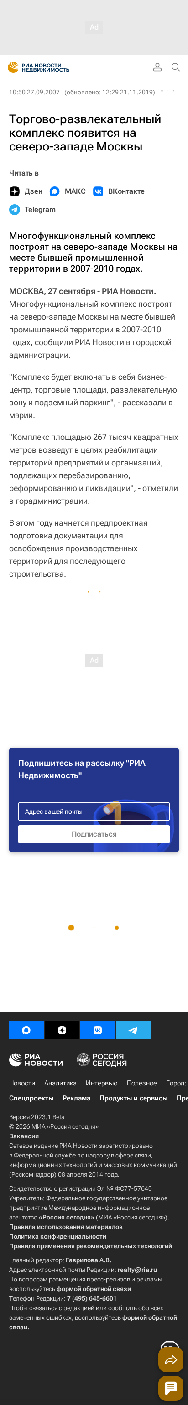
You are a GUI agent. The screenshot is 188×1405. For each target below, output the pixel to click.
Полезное (142, 1083)
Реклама (76, 1098)
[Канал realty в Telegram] (133, 1030)
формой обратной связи (94, 1288)
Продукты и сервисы (133, 1098)
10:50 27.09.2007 (34, 92)
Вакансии (24, 1136)
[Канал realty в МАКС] (26, 1030)
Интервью (102, 1083)
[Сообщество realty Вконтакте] (97, 1030)
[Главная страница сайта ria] (10, 67)
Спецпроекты (31, 1098)
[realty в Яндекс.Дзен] (62, 1030)
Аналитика (60, 1083)
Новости (22, 1083)
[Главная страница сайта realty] (55, 67)
